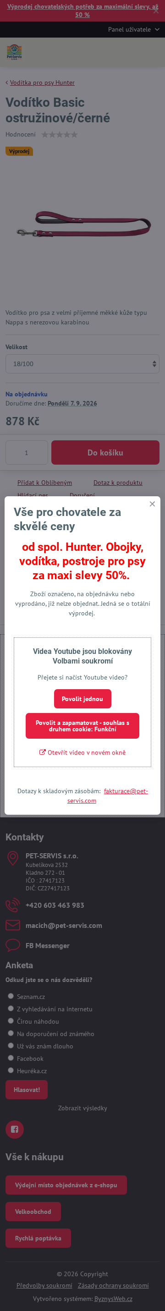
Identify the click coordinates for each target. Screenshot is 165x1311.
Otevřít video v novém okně (86, 752)
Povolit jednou (82, 699)
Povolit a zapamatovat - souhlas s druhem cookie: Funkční (82, 726)
